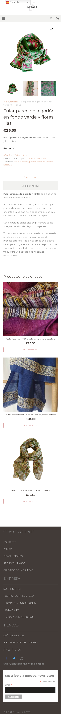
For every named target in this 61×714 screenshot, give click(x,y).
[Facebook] (7, 658)
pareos (24, 161)
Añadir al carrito (30, 350)
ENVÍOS (7, 549)
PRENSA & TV (11, 609)
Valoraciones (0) (30, 185)
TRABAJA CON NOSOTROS (18, 617)
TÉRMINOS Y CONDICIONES (19, 603)
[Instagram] (21, 658)
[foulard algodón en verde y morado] (12, 89)
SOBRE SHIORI (12, 588)
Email (8, 684)
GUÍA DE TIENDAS (13, 635)
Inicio (6, 102)
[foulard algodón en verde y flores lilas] (30, 89)
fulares (17, 161)
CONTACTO (9, 542)
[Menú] (3, 18)
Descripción (30, 177)
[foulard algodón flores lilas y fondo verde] (48, 89)
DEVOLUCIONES (13, 556)
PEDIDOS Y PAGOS (14, 563)
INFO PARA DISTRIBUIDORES (20, 642)
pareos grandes (37, 161)
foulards (14, 102)
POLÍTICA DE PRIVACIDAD (18, 595)
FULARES (42, 158)
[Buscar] (51, 18)
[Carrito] (57, 18)
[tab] (30, 177)
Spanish (14, 2)
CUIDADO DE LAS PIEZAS (18, 570)
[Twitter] (14, 658)
